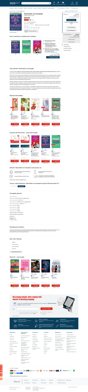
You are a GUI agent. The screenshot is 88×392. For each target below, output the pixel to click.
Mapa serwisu (46, 349)
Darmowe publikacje (13, 346)
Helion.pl (26, 380)
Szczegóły (67, 46)
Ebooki (16, 8)
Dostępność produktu (68, 48)
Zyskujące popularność (14, 343)
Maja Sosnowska (44, 116)
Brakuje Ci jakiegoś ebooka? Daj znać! (46, 324)
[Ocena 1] (27, 25)
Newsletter (34, 346)
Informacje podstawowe (25, 335)
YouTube (1, 373)
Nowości (39, 8)
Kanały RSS (1, 379)
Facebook (1, 366)
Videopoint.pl (27, 382)
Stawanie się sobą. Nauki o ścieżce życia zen (35, 116)
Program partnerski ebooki (60, 337)
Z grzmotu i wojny (34, 277)
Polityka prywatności (47, 337)
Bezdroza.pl (69, 380)
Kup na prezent (72, 27)
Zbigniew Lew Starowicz (24, 154)
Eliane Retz (53, 118)
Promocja (26, 19)
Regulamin (46, 336)
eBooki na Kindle (24, 351)
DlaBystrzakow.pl (62, 380)
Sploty (51, 382)
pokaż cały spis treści (16, 251)
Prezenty (34, 343)
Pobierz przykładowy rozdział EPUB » (16, 212)
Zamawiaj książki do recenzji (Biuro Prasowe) (59, 340)
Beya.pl (35, 382)
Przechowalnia (35, 339)
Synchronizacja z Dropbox (25, 353)
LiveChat (45, 351)
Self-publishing (58, 342)
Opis (66, 44)
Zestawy (11, 348)
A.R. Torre (43, 278)
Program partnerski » (22, 319)
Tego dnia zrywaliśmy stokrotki (25, 278)
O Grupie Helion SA (70, 334)
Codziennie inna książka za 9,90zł (71, 11)
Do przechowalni (71, 41)
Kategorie (12, 8)
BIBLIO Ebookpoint (58, 345)
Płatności (45, 344)
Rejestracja (34, 336)
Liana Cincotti (23, 279)
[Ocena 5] (32, 25)
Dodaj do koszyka (71, 20)
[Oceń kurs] (13, 186)
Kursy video (30, 8)
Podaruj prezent (75, 8)
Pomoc (24, 179)
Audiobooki (20, 8)
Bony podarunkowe (13, 351)
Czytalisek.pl (44, 382)
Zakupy (22, 339)
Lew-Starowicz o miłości (14, 153)
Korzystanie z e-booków (25, 340)
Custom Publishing (58, 347)
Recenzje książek (47, 348)
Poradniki (11, 219)
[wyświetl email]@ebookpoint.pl (40, 388)
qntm (11, 278)
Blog (10, 354)
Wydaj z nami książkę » (43, 319)
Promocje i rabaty (13, 341)
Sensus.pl (43, 380)
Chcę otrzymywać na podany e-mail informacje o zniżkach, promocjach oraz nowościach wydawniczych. (28, 312)
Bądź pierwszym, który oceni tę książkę (42, 24)
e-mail (13, 308)
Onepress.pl (36, 380)
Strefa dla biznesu (58, 334)
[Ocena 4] (31, 25)
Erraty (45, 346)
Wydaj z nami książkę (59, 344)
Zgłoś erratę (12, 216)
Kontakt (45, 334)
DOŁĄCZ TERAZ (46, 308)
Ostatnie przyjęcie (45, 277)
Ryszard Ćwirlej (54, 278)
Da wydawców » (63, 319)
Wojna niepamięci (14, 277)
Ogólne (15, 219)
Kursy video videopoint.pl (71, 351)
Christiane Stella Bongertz (60, 118)
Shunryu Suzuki (33, 118)
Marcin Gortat (47, 52)
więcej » (34, 313)
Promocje (35, 8)
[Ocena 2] (28, 25)
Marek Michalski (23, 118)
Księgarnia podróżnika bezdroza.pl (71, 347)
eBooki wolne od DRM (25, 347)
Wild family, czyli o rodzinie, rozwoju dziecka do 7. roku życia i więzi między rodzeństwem (55, 118)
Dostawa (45, 343)
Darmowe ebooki (51, 8)
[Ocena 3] (30, 25)
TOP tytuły (12, 339)
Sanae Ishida (13, 118)
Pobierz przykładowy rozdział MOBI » (16, 214)
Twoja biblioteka (35, 341)
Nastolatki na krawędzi (44, 153)
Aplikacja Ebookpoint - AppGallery (25, 360)
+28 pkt (32, 19)
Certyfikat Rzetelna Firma (71, 336)
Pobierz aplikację (62, 8)
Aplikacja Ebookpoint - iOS (26, 357)
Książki (25, 8)
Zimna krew (54, 277)
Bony (68, 8)
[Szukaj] (49, 3)
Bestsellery (44, 8)
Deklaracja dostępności (48, 339)
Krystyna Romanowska (31, 22)
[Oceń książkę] (30, 24)
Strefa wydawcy (58, 336)
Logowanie (34, 334)
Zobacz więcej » (16, 315)
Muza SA (31, 23)
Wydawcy (11, 349)
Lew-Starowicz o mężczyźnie (24, 153)
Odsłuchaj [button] (13, 146)
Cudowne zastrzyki (45, 115)
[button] (60, 105)
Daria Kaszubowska (34, 278)
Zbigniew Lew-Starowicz (14, 154)
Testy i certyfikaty (13, 353)
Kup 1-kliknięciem (71, 30)
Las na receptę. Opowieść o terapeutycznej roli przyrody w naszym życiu (25, 118)
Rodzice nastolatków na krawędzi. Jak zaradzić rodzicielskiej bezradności (50, 44)
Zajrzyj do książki (13, 32)
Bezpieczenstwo (24, 337)
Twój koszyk (34, 337)
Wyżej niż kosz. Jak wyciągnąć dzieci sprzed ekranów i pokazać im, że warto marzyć (52, 50)
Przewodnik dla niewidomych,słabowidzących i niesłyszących (24, 344)
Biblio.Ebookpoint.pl (62, 382)
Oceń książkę (34, 344)
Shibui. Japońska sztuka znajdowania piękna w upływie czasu (14, 117)
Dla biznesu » (20, 324)
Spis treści (67, 50)
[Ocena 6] (33, 25)
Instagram (1, 370)
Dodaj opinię (21, 186)
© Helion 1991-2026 (13, 389)
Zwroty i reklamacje (47, 341)
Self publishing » (63, 324)
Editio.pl (51, 380)
